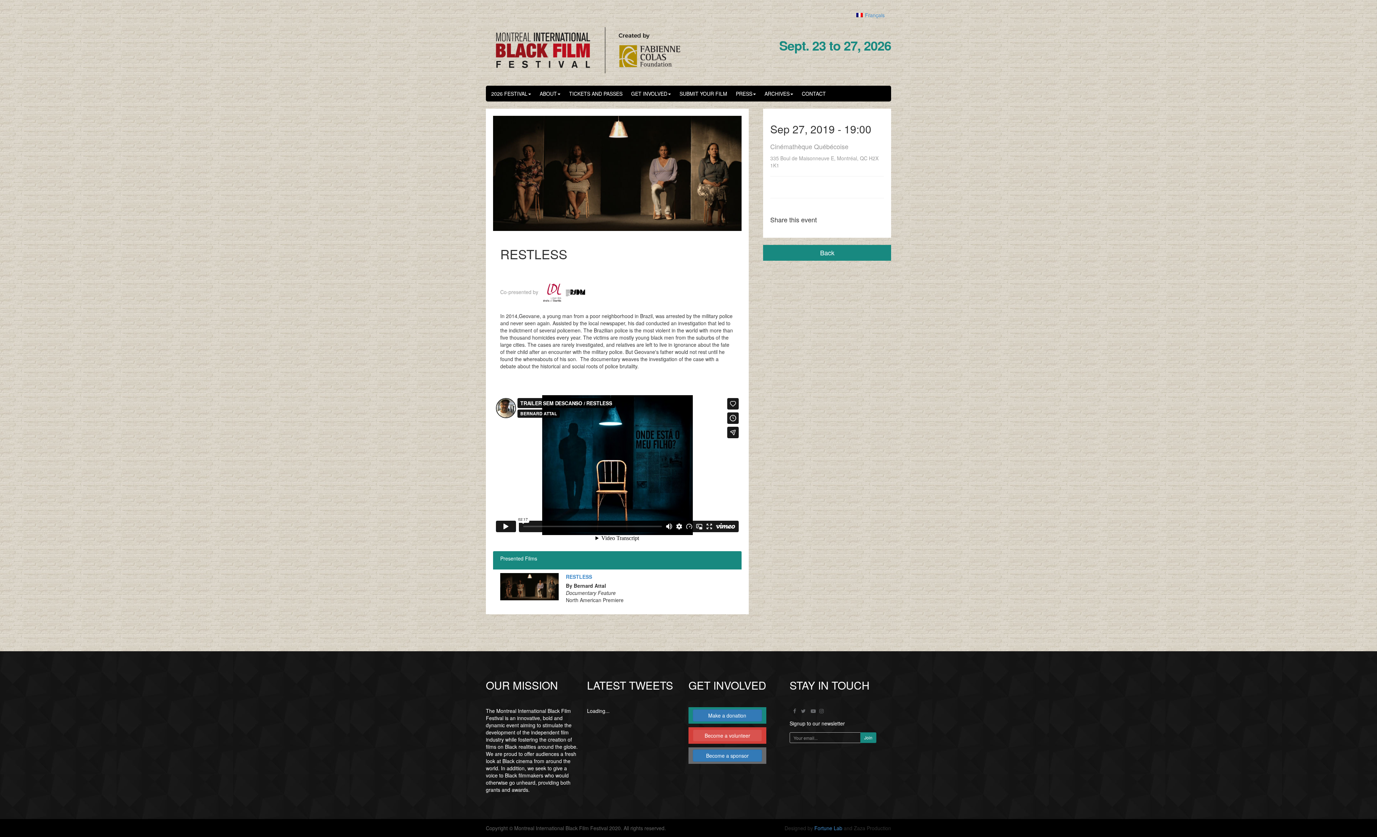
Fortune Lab (828, 828)
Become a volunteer (727, 735)
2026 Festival (509, 93)
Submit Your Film (703, 93)
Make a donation (727, 715)
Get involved (649, 93)
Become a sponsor (727, 755)
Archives (777, 93)
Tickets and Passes (596, 93)
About (548, 93)
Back (827, 252)
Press (744, 93)
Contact (814, 93)
